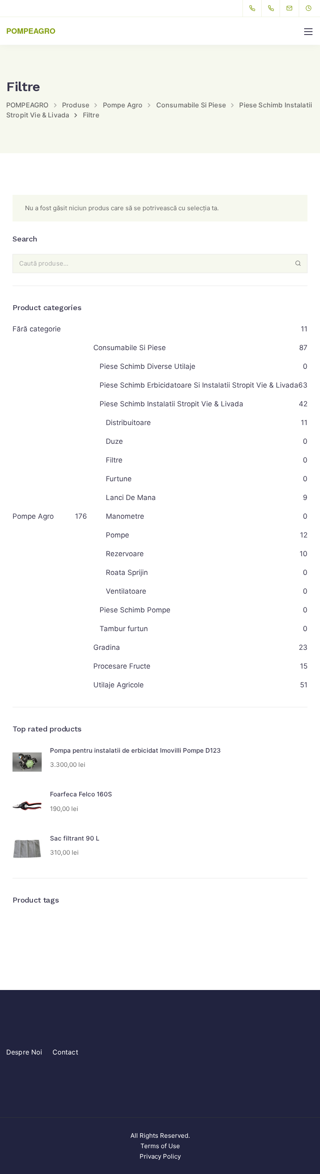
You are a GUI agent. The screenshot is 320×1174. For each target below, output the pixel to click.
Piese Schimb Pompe (135, 610)
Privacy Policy (160, 1156)
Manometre (125, 516)
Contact (65, 1052)
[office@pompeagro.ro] (294, 8)
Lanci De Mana (131, 497)
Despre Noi (24, 1052)
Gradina (106, 647)
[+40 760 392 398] (273, 8)
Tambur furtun (124, 628)
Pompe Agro (33, 516)
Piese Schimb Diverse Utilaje (147, 366)
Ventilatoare (126, 591)
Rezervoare (125, 554)
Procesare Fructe (121, 666)
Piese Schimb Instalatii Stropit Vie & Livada (171, 404)
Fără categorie (36, 329)
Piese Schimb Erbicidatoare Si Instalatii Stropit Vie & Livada (199, 385)
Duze (114, 441)
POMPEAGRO (30, 30)
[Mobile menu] (308, 31)
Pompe (117, 535)
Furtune (119, 479)
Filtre (114, 460)
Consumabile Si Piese (129, 347)
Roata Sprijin (127, 572)
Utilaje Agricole (118, 685)
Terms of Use (160, 1146)
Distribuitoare (128, 422)
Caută (298, 263)
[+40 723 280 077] (254, 8)
